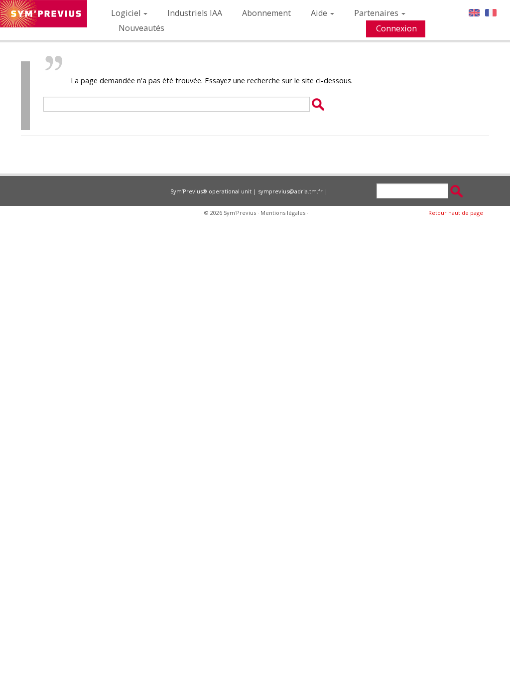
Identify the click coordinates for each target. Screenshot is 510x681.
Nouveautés (141, 27)
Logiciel (126, 12)
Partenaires (377, 12)
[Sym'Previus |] (43, 13)
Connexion (396, 28)
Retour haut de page (455, 212)
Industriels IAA (194, 12)
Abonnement (266, 12)
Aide (320, 12)
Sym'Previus (240, 212)
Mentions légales (282, 212)
